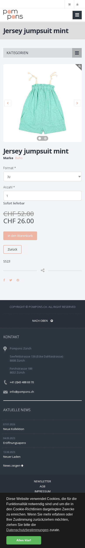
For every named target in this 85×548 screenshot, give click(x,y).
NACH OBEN (40, 321)
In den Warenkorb (20, 236)
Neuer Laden (11, 457)
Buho (19, 158)
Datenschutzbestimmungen (27, 530)
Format (9, 168)
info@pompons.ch (22, 392)
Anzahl (9, 187)
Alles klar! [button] (23, 540)
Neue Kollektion (13, 429)
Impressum (43, 491)
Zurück (12, 249)
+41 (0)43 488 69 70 (22, 382)
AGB (42, 486)
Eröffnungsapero (14, 443)
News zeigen (12, 465)
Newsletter (42, 481)
